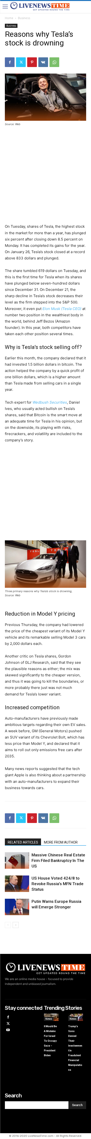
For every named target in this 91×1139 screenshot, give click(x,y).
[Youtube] (8, 1030)
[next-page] (16, 925)
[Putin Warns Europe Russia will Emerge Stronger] (17, 907)
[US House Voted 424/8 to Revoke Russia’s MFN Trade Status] (17, 883)
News (48, 1018)
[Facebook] (10, 62)
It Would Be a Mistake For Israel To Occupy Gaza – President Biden (50, 1041)
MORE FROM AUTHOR (61, 842)
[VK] (43, 62)
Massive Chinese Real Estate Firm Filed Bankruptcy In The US (58, 860)
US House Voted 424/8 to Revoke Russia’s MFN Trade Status (57, 884)
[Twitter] (21, 62)
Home (9, 18)
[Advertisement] (45, 178)
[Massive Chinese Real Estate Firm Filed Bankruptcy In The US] (17, 860)
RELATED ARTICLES (23, 842)
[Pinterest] (32, 62)
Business (24, 18)
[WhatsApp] (54, 62)
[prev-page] (8, 925)
